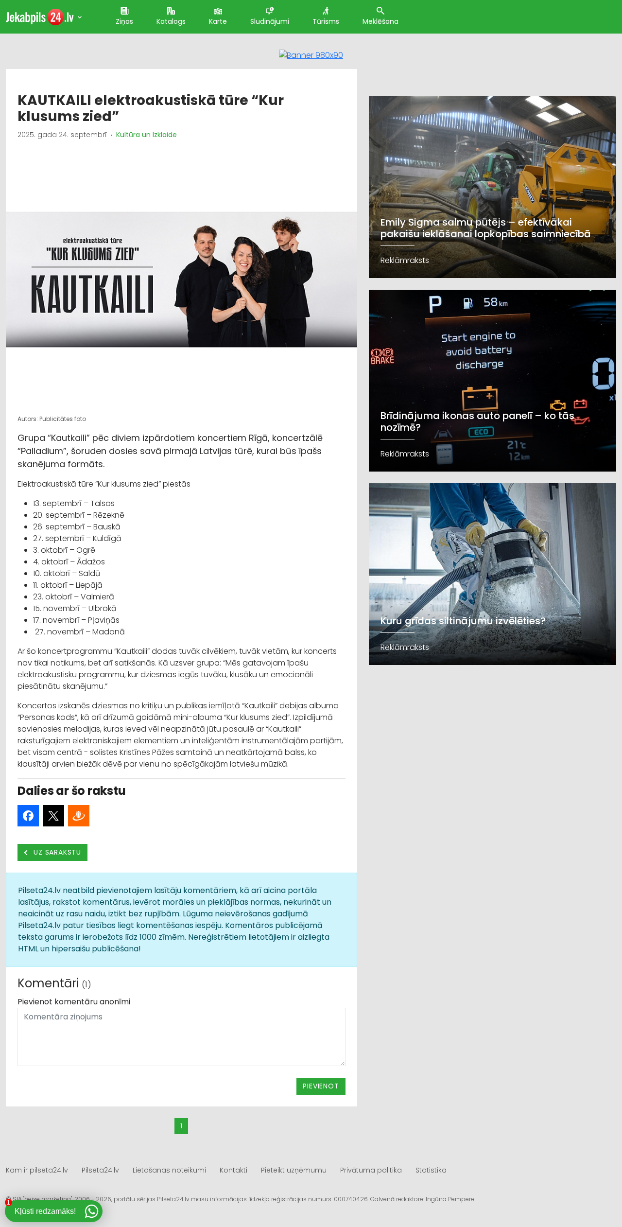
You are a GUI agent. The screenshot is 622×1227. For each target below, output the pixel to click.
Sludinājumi (269, 21)
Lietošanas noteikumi (169, 1170)
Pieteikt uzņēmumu (294, 1170)
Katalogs (171, 21)
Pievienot (321, 1086)
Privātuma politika (371, 1170)
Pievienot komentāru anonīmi (73, 1001)
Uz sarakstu (57, 852)
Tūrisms (325, 21)
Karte (218, 21)
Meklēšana (380, 21)
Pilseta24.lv (100, 1170)
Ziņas (124, 21)
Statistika (431, 1170)
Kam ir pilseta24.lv (37, 1170)
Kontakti (233, 1170)
